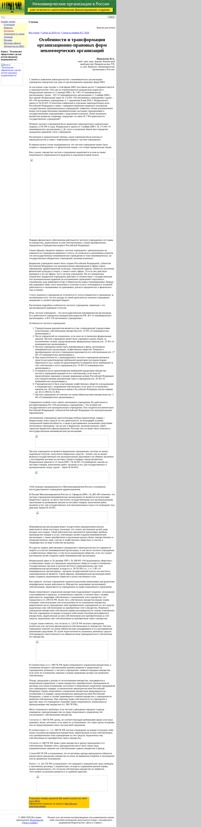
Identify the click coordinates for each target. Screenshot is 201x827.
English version (8, 21)
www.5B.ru (34, 801)
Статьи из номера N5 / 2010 (75, 32)
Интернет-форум (12, 43)
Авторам (8, 37)
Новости (8, 27)
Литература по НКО (14, 46)
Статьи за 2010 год (50, 32)
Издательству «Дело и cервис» (32, 821)
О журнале (9, 24)
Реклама (8, 40)
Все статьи (34, 32)
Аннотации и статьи (14, 34)
